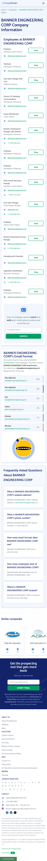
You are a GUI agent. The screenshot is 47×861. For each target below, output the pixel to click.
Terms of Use (34, 697)
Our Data (5, 742)
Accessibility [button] (6, 853)
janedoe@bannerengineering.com (17, 428)
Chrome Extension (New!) (11, 753)
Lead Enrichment (8, 739)
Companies (13, 9)
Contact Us (6, 760)
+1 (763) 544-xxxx (14, 143)
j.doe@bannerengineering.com (16, 390)
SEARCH (23, 336)
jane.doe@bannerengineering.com (17, 419)
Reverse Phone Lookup (11, 746)
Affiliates (5, 724)
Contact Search (7, 735)
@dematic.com (13, 209)
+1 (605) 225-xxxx (14, 194)
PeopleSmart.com (10, 702)
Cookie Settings (8, 859)
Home (3, 9)
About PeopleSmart (9, 721)
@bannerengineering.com (17, 56)
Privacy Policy (11, 699)
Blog (3, 728)
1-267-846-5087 (11, 801)
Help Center (6, 764)
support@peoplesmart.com (16, 797)
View (36, 50)
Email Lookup (7, 750)
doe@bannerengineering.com (15, 400)
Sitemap (5, 775)
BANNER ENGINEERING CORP (31, 9)
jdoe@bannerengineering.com (16, 380)
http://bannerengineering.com (26, 502)
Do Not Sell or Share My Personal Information (19, 768)
